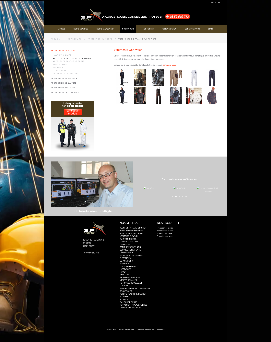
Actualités (215, 3)
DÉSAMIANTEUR (126, 252)
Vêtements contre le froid (69, 61)
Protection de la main (64, 78)
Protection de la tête (63, 83)
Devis (210, 29)
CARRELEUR (125, 244)
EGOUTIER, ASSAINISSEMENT (132, 255)
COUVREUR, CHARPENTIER (131, 250)
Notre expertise (81, 29)
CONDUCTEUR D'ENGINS (130, 247)
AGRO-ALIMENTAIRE (128, 239)
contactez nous (169, 65)
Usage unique (61, 70)
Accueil (61, 29)
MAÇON (123, 272)
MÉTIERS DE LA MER (128, 280)
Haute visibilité (62, 55)
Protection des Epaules (65, 92)
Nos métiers (148, 29)
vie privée (161, 330)
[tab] (172, 196)
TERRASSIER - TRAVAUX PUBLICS (133, 305)
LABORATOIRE (125, 269)
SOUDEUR (124, 299)
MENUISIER (124, 274)
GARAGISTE (124, 263)
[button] (122, 77)
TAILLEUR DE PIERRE (128, 302)
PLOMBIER (124, 296)
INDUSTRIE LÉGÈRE (128, 266)
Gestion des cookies (145, 330)
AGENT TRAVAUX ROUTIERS (131, 230)
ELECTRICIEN (125, 258)
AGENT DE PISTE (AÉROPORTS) (133, 228)
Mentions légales (126, 330)
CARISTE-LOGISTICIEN (129, 241)
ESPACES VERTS (127, 261)
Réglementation (169, 29)
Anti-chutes (60, 64)
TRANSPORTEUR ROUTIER (130, 307)
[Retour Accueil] (135, 15)
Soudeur (58, 67)
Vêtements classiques (66, 74)
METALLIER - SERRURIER (130, 277)
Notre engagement (105, 29)
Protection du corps (63, 50)
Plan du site (111, 330)
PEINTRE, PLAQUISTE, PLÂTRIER (133, 294)
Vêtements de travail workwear (72, 58)
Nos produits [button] (128, 29)
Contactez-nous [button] (192, 29)
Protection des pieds (63, 88)
